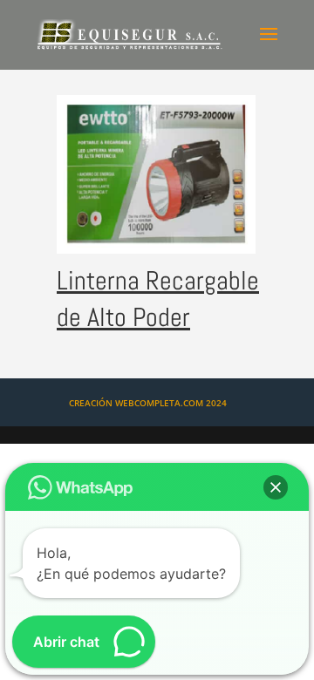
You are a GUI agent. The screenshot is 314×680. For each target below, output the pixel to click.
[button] (275, 487)
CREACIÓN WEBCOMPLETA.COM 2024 (148, 403)
